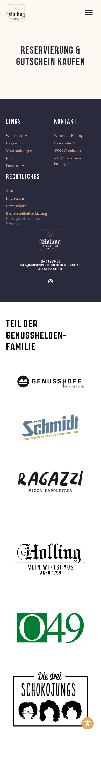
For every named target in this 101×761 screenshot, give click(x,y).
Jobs (9, 158)
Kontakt (12, 165)
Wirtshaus (14, 135)
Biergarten (14, 143)
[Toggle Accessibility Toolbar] (87, 723)
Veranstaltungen (19, 150)
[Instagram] (50, 281)
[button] (89, 12)
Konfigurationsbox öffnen (23, 221)
